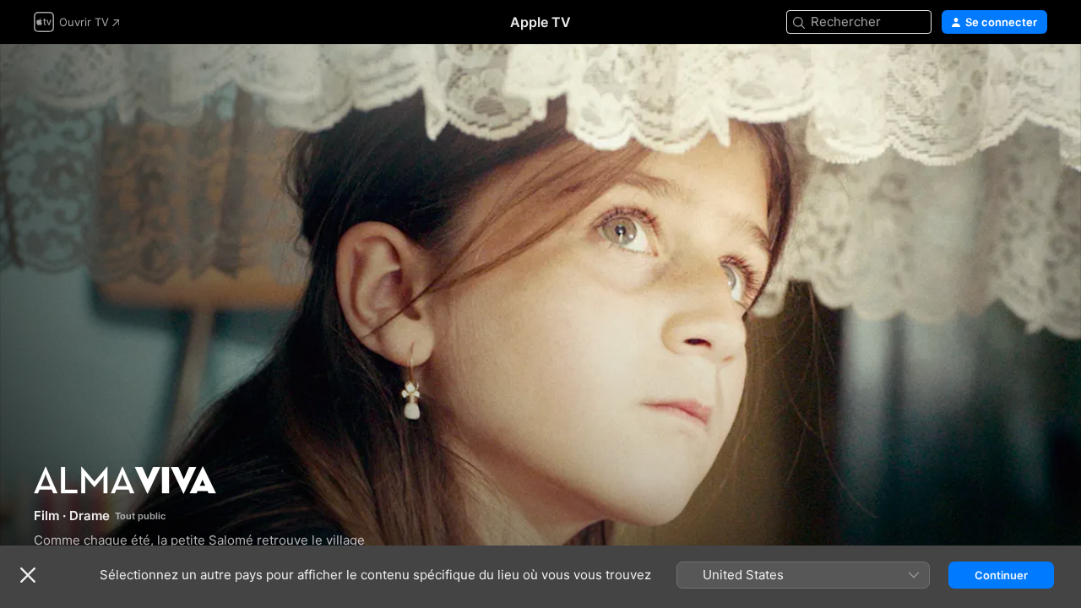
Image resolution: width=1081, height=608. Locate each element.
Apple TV (540, 22)
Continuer (1001, 575)
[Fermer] (27, 575)
